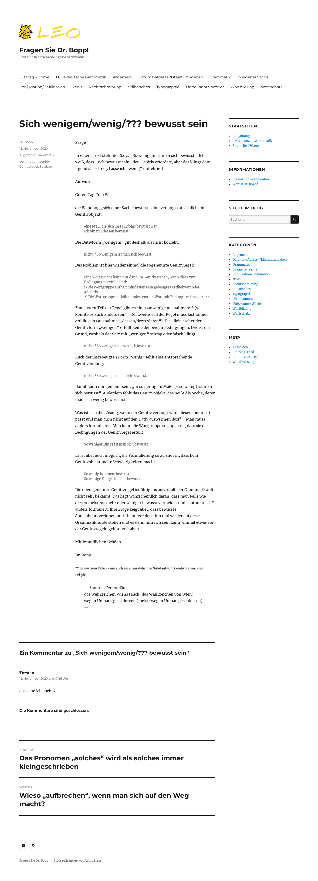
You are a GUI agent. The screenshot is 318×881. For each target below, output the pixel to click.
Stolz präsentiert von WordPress (78, 861)
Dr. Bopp (26, 142)
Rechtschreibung (105, 87)
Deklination (28, 161)
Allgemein (122, 77)
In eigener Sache (253, 77)
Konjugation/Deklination (42, 87)
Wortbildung (242, 87)
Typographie (167, 87)
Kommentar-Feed (246, 357)
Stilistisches (139, 87)
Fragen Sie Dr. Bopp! (54, 50)
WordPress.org (244, 362)
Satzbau (46, 166)
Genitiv (44, 161)
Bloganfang (241, 136)
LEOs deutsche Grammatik (81, 77)
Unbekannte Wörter (205, 87)
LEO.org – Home (34, 77)
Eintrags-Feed (243, 352)
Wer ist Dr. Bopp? (245, 184)
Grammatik (220, 77)
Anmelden (240, 347)
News (77, 87)
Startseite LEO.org (246, 146)
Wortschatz (271, 87)
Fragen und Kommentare (251, 179)
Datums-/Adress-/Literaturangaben (170, 77)
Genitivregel (28, 166)
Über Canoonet (244, 299)
